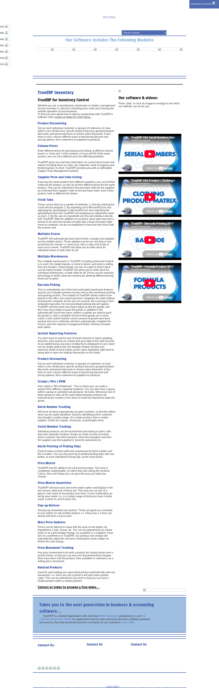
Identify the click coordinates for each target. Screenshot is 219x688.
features (109, 17)
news (158, 17)
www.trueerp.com (53, 662)
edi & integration (88, 17)
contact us (47, 22)
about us (55, 17)
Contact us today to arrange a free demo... (69, 587)
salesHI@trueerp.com (150, 658)
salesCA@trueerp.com (58, 659)
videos (69, 17)
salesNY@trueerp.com (107, 658)
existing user (127, 17)
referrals (145, 17)
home (43, 17)
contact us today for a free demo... (73, 117)
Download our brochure (201, 4)
